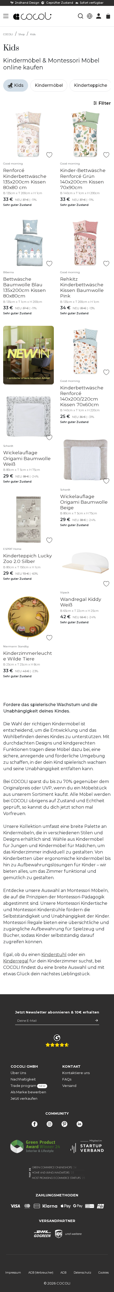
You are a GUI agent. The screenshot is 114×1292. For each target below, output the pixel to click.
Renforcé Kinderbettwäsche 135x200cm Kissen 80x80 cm (24, 178)
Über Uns (18, 1073)
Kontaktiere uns (76, 1073)
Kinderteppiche (90, 85)
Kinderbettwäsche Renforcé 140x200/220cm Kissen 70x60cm (81, 396)
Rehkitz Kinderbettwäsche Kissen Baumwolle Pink (82, 287)
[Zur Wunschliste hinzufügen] (49, 155)
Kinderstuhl (54, 954)
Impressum (13, 1272)
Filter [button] (104, 103)
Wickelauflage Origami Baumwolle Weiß (27, 458)
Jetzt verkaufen (24, 1099)
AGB (63, 1272)
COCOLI (8, 34)
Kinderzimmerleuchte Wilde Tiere (27, 655)
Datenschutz (82, 1272)
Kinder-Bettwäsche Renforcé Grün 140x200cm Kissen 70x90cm (83, 178)
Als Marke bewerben (28, 1092)
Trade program (28, 1086)
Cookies (103, 1272)
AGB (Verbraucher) (40, 1272)
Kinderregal (15, 961)
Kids (33, 34)
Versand (69, 1086)
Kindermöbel (49, 85)
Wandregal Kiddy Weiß (80, 602)
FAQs (66, 1079)
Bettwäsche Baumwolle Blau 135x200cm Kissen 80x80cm (24, 287)
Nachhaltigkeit (23, 1079)
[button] (6, 16)
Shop (22, 34)
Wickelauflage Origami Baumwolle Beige (84, 502)
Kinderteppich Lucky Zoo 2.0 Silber (27, 558)
